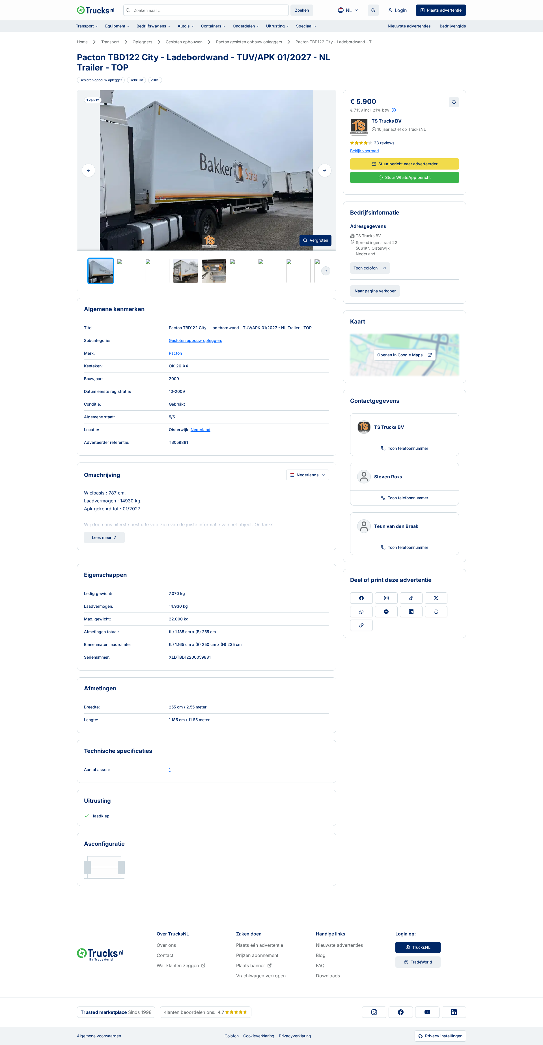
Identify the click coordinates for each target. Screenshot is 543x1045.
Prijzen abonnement (257, 955)
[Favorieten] (454, 102)
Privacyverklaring (295, 1035)
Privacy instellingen (443, 1035)
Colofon (232, 1035)
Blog (321, 955)
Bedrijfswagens (151, 25)
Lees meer (101, 537)
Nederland (200, 429)
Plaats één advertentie (259, 945)
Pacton (175, 353)
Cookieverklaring (258, 1035)
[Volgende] (324, 170)
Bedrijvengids (453, 25)
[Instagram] (374, 1012)
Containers (211, 25)
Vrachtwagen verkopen (261, 975)
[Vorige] (88, 170)
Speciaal (304, 25)
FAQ (320, 965)
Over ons (166, 945)
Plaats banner (250, 965)
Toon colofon (366, 267)
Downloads (328, 975)
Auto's (184, 25)
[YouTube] (427, 1012)
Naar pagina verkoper (375, 290)
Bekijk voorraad (364, 150)
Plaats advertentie (444, 10)
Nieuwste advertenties (409, 25)
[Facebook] (401, 1012)
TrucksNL (421, 947)
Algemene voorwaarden (99, 1035)
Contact (165, 955)
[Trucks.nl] (95, 10)
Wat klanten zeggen (178, 965)
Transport (85, 25)
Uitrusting (275, 25)
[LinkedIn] (454, 1012)
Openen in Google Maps (400, 354)
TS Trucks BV (387, 121)
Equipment (115, 25)
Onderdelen (244, 25)
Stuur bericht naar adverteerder (408, 163)
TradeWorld (421, 962)
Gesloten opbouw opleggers (195, 340)
